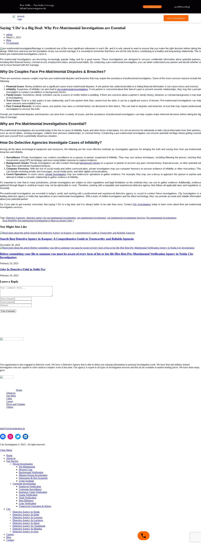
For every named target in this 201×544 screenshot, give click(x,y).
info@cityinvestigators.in (12, 428)
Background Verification (31, 472)
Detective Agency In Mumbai (27, 528)
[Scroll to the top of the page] (1, 447)
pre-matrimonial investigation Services (126, 217)
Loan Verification (27, 503)
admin (9, 34)
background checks (90, 163)
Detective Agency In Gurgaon (27, 517)
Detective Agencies (15, 217)
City (8, 509)
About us (10, 393)
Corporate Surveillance (30, 489)
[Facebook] (3, 436)
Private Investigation (23, 464)
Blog (8, 40)
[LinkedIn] (25, 436)
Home (19, 390)
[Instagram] (10, 436)
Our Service (12, 461)
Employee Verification (30, 486)
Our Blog (11, 395)
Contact (10, 540)
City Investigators (142, 204)
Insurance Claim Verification (33, 492)
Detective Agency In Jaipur (26, 523)
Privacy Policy (143, 324)
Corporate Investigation (24, 483)
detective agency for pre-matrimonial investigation (51, 217)
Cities (9, 398)
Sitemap (140, 319)
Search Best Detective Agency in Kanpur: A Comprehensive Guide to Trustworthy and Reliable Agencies (67, 238)
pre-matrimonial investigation (91, 217)
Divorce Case (25, 469)
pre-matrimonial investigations (72, 89)
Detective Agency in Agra (25, 531)
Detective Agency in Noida (26, 511)
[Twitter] (18, 436)
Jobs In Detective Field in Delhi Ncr (22, 269)
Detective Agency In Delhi (26, 514)
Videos (9, 407)
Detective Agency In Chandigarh (29, 526)
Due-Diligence (26, 500)
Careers (10, 534)
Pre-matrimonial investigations (161, 217)
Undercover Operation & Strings (35, 506)
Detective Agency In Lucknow (28, 520)
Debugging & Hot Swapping (33, 478)
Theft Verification (27, 497)
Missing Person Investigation (33, 475)
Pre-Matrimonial (27, 466)
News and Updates (15, 404)
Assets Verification (28, 495)
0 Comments (12, 43)
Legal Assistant (26, 480)
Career (9, 401)
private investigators (55, 174)
